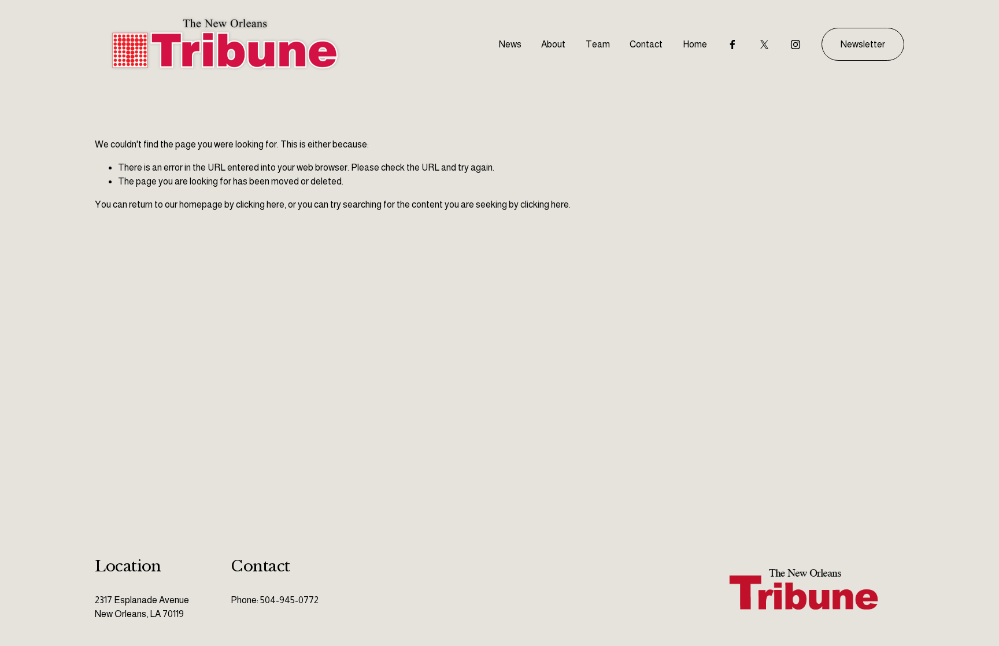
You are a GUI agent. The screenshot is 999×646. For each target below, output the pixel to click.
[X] (764, 44)
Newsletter (863, 44)
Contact (646, 44)
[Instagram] (795, 44)
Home (695, 44)
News (510, 44)
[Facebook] (732, 44)
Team (598, 44)
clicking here (260, 204)
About (553, 44)
